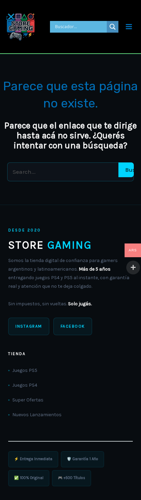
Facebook (73, 326)
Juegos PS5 (24, 370)
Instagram (28, 326)
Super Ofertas (27, 400)
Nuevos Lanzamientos (37, 415)
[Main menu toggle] (129, 26)
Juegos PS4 (24, 385)
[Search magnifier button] (112, 27)
